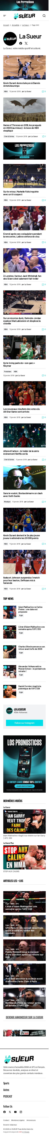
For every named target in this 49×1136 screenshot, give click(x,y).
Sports (6, 1083)
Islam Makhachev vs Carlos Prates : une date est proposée (30, 609)
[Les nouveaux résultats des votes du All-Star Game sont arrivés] (24, 393)
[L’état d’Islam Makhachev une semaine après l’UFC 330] (9, 632)
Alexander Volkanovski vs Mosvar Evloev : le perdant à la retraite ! (31, 668)
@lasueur (20, 709)
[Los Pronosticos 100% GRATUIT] (24, 5)
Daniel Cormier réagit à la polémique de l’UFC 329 (29, 687)
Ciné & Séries (9, 136)
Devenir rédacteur (10, 1125)
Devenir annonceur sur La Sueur (24, 1017)
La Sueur (25, 25)
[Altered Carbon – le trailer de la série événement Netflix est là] (24, 435)
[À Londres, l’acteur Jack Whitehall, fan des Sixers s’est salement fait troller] (24, 260)
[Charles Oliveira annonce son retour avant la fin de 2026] (9, 651)
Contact (6, 1120)
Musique (7, 502)
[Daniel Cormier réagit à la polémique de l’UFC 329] (9, 691)
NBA (5, 91)
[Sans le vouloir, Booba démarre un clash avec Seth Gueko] (24, 478)
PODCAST (7, 1096)
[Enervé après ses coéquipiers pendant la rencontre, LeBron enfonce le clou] (24, 218)
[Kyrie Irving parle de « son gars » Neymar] (24, 347)
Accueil (6, 25)
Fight (21, 615)
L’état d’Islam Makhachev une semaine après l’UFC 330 (31, 628)
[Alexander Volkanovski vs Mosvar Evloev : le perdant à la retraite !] (9, 671)
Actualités (15, 25)
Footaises (7, 371)
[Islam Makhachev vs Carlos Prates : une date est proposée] (9, 612)
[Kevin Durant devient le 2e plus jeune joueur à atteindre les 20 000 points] (24, 520)
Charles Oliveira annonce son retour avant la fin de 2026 (31, 647)
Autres (6, 1089)
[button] (4, 16)
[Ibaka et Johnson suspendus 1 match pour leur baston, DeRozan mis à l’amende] (24, 562)
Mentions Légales (17, 1120)
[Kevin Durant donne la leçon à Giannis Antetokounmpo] (24, 67)
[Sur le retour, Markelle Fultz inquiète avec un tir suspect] (24, 176)
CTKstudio (26, 1132)
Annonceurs (31, 1120)
